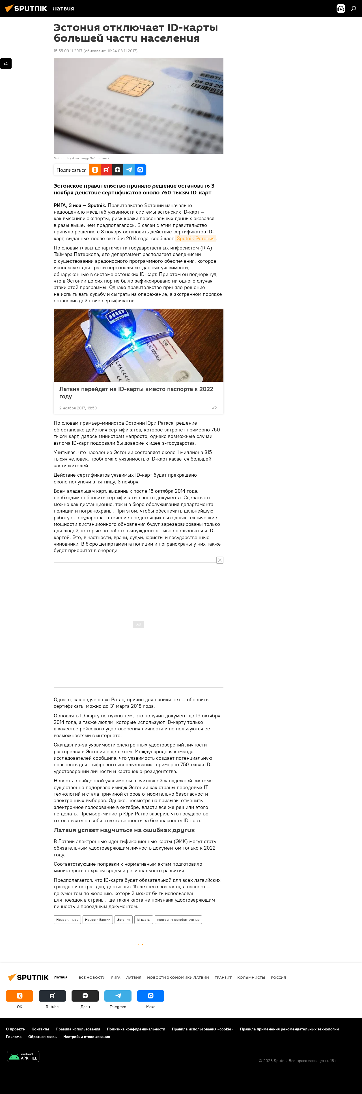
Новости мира (67, 919)
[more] (214, 407)
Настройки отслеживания (86, 1036)
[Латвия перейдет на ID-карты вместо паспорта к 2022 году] (138, 345)
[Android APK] (23, 1057)
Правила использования (78, 1029)
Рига (115, 977)
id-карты (143, 919)
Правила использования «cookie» (202, 1029)
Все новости (92, 977)
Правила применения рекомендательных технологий (289, 1029)
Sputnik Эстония (196, 238)
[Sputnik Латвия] (28, 13)
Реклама (13, 1036)
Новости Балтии (97, 919)
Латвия (133, 977)
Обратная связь (42, 1036)
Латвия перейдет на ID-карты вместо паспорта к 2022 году (136, 392)
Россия (278, 977)
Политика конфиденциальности (136, 1029)
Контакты (40, 1029)
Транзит (223, 977)
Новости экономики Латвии (178, 977)
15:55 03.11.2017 (68, 50)
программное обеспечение (178, 919)
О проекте (15, 1029)
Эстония (123, 919)
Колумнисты (251, 977)
